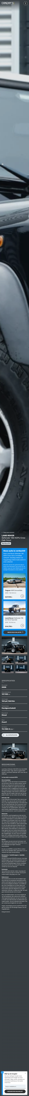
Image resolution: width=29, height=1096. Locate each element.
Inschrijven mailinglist (15, 1091)
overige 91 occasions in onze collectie (13, 569)
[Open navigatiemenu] (25, 3)
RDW (11, 729)
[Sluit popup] (25, 1073)
